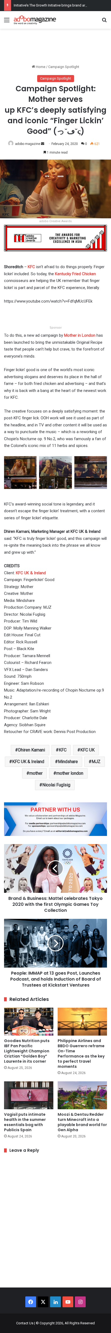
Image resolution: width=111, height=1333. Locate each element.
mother (36, 773)
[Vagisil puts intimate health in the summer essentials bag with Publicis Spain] (28, 1095)
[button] (20, 475)
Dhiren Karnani (31, 750)
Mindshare (68, 761)
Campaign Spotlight (63, 67)
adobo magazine (27, 144)
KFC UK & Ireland (31, 572)
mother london (69, 773)
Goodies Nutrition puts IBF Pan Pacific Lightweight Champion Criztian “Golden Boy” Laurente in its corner (27, 1051)
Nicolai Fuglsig (56, 784)
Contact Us (24, 1323)
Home (40, 67)
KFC (31, 266)
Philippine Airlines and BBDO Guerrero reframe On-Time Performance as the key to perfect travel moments (81, 1053)
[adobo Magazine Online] (35, 20)
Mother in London (79, 335)
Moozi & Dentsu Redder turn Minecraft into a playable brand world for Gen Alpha (82, 1122)
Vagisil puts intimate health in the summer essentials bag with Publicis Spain (25, 1122)
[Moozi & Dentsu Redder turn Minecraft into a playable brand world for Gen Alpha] (82, 1095)
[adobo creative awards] (55, 238)
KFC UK (87, 750)
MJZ (96, 761)
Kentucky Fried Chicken (75, 273)
